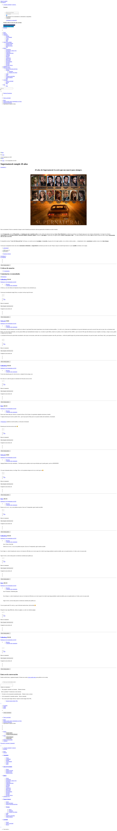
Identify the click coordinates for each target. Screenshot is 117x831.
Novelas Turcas (9, 65)
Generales (11, 71)
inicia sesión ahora (32, 677)
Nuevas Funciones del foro (11, 69)
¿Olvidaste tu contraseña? (11, 20)
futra (3, 154)
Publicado (8, 282)
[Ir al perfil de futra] (2, 152)
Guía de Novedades (7, 42)
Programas (8, 60)
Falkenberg (4, 279)
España (7, 36)
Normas (7, 70)
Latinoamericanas (9, 53)
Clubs (7, 73)
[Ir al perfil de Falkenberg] (3, 276)
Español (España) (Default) (11, 734)
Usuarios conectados (10, 76)
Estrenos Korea (9, 45)
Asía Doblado (9, 37)
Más (7, 40)
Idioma (4, 731)
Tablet (4, 706)
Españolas (8, 51)
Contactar (5, 741)
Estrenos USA (9, 44)
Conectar (8, 17)
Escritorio (5, 705)
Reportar (8, 284)
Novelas (7, 64)
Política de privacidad (7, 739)
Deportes (8, 62)
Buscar (7, 82)
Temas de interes (6, 67)
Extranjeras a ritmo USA (11, 50)
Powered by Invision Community (8, 743)
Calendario (5, 34)
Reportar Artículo (7, 253)
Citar (4, 299)
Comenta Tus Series (13, 72)
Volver (7, 757)
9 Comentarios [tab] (6, 271)
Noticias (5, 33)
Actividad (5, 79)
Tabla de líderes (9, 77)
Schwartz (3, 321)
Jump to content (4, 1)
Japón (7, 39)
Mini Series (8, 59)
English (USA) (9, 732)
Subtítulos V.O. (6, 66)
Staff (7, 75)
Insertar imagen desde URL (12, 701)
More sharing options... (5, 265)
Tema (4, 735)
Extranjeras (8, 49)
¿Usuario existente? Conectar (9, 4)
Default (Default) (9, 737)
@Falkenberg (3, 421)
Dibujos (7, 56)
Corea (7, 38)
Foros (4, 32)
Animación (8, 58)
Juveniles (8, 55)
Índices (4, 48)
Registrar (5, 27)
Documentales (9, 61)
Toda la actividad (9, 81)
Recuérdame (8, 16)
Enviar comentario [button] (7, 712)
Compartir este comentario (11, 285)
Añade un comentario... (6, 687)
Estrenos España (9, 43)
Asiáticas (8, 54)
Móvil (4, 708)
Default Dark (8, 738)
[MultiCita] (3, 298)
